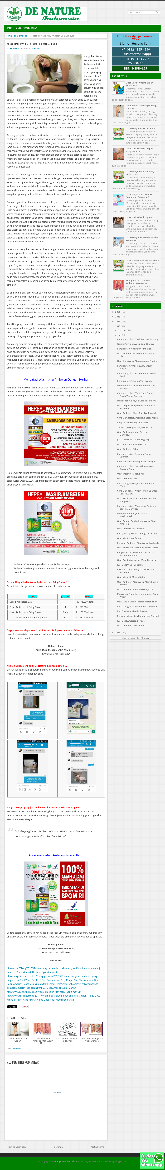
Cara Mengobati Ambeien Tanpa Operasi (134, 455)
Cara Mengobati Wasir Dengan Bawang (138, 339)
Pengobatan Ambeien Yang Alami (134, 380)
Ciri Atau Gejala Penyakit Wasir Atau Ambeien (136, 571)
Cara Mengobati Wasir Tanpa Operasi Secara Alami (137, 492)
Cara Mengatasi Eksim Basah (141, 128)
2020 (118, 311)
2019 (118, 316)
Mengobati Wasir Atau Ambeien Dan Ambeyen (32, 44)
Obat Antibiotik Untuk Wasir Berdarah (137, 560)
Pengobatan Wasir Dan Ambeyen (134, 348)
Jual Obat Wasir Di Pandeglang (133, 439)
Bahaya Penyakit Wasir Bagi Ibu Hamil (137, 533)
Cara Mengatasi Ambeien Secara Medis (137, 417)
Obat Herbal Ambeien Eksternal (133, 444)
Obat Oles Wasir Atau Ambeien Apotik (137, 360)
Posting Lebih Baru (17, 1146)
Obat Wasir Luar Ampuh (129, 538)
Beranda (58, 1146)
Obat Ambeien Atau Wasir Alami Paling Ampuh (137, 583)
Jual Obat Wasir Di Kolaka (130, 564)
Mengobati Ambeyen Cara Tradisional (137, 400)
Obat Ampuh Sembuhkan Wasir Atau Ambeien (136, 522)
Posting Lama (97, 1146)
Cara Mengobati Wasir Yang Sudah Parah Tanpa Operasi (135, 394)
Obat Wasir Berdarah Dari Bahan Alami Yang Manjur (46, 980)
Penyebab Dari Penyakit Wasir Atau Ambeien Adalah (135, 554)
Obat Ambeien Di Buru (128, 449)
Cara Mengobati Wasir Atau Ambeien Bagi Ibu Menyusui (136, 507)
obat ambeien (21, 35)
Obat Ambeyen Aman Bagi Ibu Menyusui (132, 433)
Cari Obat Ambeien (83, 980)
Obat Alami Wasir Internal (130, 528)
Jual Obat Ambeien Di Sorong (132, 611)
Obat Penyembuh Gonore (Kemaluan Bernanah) (139, 196)
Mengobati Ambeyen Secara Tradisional (132, 515)
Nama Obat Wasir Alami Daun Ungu (55, 999)
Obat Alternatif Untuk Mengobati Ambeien (38, 972)
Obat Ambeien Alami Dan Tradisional (136, 413)
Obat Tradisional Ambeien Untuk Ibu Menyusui (136, 500)
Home (9, 28)
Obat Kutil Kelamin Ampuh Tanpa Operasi (139, 150)
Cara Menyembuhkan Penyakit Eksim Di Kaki (142, 173)
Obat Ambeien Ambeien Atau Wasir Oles (135, 355)
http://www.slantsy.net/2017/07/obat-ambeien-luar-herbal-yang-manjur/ (44, 991)
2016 (118, 632)
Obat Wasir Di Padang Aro (130, 473)
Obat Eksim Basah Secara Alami (142, 260)
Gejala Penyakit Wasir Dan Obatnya (135, 343)
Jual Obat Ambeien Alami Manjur (59, 987)
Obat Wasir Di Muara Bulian (131, 577)
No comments (34, 48)
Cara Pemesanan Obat (26, 28)
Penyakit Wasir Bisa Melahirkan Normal (138, 616)
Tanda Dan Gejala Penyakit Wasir (134, 427)
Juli (120, 335)
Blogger (145, 638)
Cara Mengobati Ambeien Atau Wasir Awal (136, 375)
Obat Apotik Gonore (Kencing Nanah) (141, 107)
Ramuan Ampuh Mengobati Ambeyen (136, 461)
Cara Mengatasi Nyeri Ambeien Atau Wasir (142, 239)
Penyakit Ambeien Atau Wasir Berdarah (138, 542)
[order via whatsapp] (152, 1167)
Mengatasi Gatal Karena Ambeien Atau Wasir (138, 282)
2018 (118, 321)
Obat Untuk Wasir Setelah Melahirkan (139, 84)
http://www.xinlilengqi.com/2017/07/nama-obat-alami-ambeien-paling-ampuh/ (47, 995)
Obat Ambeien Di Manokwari (132, 625)
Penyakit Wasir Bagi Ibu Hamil (133, 422)
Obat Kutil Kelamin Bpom (139, 217)
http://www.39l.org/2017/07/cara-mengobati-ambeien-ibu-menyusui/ (42, 968)
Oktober (122, 330)
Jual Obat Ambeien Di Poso (131, 620)
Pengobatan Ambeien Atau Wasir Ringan (134, 367)
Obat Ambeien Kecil (127, 478)
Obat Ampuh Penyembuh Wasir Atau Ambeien (136, 407)
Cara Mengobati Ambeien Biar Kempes (137, 606)
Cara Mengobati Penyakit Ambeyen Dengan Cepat (135, 467)
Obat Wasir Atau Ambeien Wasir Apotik (137, 547)
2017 (118, 326)
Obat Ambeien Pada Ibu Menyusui (135, 589)
